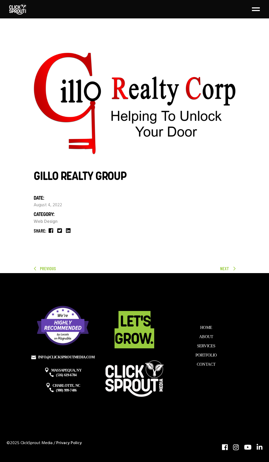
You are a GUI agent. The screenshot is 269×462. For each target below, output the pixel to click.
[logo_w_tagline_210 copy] (134, 103)
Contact (206, 364)
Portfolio (206, 355)
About (206, 336)
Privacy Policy (69, 443)
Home (206, 327)
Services (206, 346)
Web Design (46, 221)
